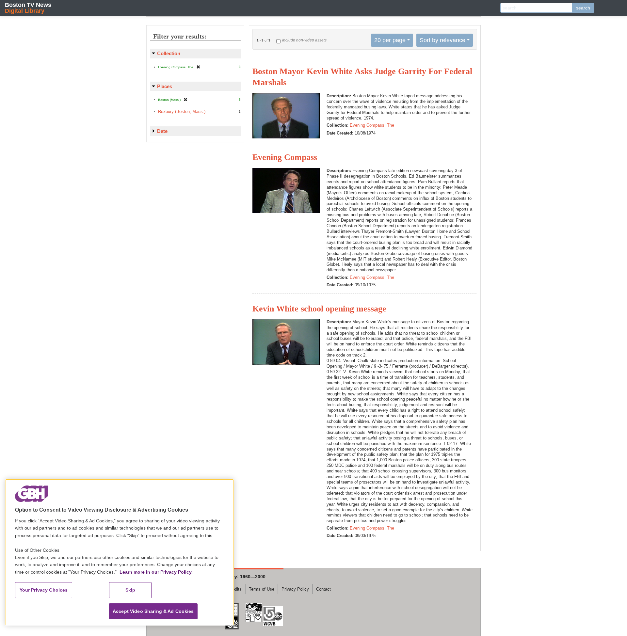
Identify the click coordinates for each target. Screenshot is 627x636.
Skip (130, 590)
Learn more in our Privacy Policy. (156, 572)
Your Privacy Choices (44, 590)
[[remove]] (198, 66)
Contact (323, 589)
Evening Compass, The (372, 125)
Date (162, 131)
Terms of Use (261, 589)
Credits (235, 589)
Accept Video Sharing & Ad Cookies (153, 611)
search (583, 7)
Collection (168, 53)
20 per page (390, 40)
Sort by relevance (442, 40)
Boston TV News (28, 8)
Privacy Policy (295, 589)
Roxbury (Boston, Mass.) (181, 111)
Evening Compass (284, 157)
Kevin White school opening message (319, 308)
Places (164, 86)
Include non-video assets (304, 40)
